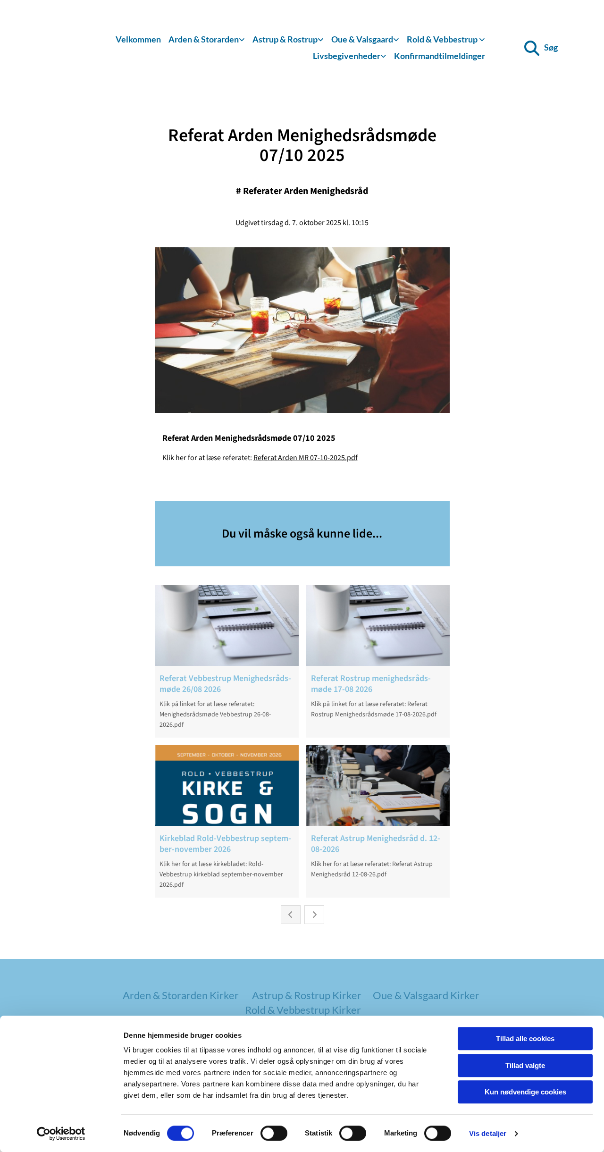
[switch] (273, 1133)
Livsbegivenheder (346, 55)
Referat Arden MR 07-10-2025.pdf (305, 458)
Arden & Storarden (203, 39)
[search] (531, 48)
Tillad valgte (525, 1065)
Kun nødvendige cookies (525, 1092)
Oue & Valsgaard (362, 39)
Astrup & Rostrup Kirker (306, 995)
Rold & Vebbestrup (443, 39)
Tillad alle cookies (525, 1038)
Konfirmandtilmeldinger (439, 55)
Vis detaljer (487, 1133)
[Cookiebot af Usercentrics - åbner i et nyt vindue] (61, 1134)
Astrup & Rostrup (285, 39)
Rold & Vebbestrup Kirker (303, 1009)
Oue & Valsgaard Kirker (426, 995)
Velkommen (138, 39)
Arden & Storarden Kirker (181, 995)
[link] (207, 40)
